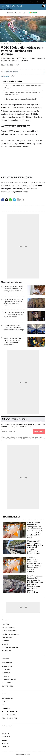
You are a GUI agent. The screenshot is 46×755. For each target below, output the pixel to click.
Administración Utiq (9, 718)
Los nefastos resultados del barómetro (18, 2)
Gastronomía (7, 637)
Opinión (5, 644)
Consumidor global (9, 679)
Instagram (6, 737)
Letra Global (6, 673)
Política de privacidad (10, 711)
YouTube (5, 743)
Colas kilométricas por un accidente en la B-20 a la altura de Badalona (22, 93)
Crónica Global (7, 663)
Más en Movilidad (11, 517)
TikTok (4, 740)
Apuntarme (38, 432)
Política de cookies (9, 715)
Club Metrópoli (7, 686)
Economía (5, 641)
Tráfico (15, 72)
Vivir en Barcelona (8, 627)
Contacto (5, 701)
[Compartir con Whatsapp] (10, 199)
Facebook (5, 733)
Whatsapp (5, 747)
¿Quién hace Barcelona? (10, 634)
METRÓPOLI (5, 76)
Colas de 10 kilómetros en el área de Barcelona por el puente (22, 87)
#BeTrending (6, 651)
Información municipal (10, 647)
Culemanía (6, 669)
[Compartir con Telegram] (14, 199)
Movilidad (5, 624)
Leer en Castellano (6, 9)
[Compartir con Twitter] (6, 199)
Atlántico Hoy (7, 676)
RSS (3, 705)
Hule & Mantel (7, 683)
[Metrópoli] (23, 6)
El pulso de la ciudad (9, 631)
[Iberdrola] (33, 12)
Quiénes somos (7, 698)
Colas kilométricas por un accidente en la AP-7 (20, 99)
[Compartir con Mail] (18, 199)
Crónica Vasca (7, 666)
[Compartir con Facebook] (2, 199)
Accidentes (8, 72)
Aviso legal (6, 708)
